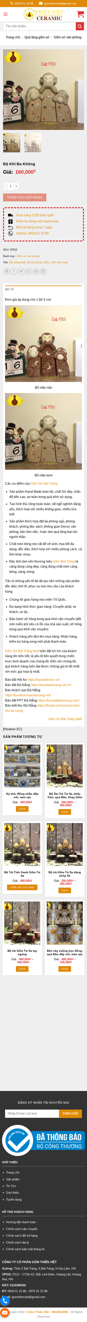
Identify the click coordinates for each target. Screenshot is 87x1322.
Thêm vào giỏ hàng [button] (22, 887)
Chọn (22, 809)
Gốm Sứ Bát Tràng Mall (22, 651)
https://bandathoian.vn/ (44, 679)
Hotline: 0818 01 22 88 (32, 233)
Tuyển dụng (13, 1199)
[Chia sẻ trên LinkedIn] (43, 271)
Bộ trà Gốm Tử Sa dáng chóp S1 (65, 874)
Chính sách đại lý (17, 1242)
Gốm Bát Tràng (64, 561)
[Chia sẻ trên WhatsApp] (6, 271)
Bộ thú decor (34, 262)
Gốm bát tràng (59, 262)
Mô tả (9, 289)
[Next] (77, 90)
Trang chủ (13, 37)
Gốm (46, 262)
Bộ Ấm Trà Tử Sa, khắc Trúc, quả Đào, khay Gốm (64, 795)
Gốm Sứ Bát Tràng (44, 483)
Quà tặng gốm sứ (36, 37)
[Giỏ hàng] (80, 14)
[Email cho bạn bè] (28, 271)
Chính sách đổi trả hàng (21, 1235)
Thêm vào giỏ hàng (24, 197)
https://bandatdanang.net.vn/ (51, 685)
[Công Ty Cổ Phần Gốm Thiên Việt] (43, 14)
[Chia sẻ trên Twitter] (21, 271)
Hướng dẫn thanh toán (21, 1222)
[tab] (43, 290)
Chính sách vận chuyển (21, 1229)
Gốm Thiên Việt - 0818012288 (48, 1312)
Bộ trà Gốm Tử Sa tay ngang (22, 952)
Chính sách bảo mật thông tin (25, 1249)
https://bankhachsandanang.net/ (28, 695)
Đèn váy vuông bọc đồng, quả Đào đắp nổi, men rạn (65, 952)
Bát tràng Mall (17, 262)
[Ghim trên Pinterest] (36, 271)
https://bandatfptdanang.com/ (58, 700)
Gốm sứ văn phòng (67, 37)
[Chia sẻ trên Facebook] (14, 271)
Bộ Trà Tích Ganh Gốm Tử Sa (22, 874)
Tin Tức (11, 1186)
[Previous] (9, 90)
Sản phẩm (13, 1179)
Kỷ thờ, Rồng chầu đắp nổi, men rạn (22, 795)
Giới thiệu (12, 1192)
